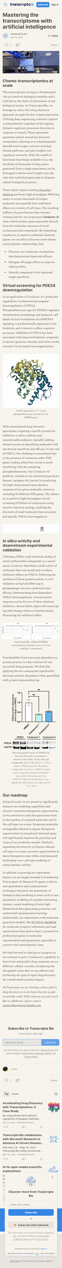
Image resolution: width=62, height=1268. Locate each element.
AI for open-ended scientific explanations (22, 1169)
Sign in (55, 4)
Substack (15, 1261)
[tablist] (12, 1094)
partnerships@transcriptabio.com (22, 1005)
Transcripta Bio (19, 34)
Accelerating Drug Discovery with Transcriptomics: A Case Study (23, 1107)
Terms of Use (47, 1050)
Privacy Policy (41, 1239)
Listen (54, 35)
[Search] (56, 1094)
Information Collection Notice (37, 1053)
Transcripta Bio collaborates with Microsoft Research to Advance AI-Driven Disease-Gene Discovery (22, 1139)
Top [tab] (6, 1093)
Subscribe (43, 4)
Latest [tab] (15, 1093)
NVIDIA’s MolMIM (43, 922)
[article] (31, 1115)
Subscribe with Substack (33, 1225)
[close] (52, 1177)
